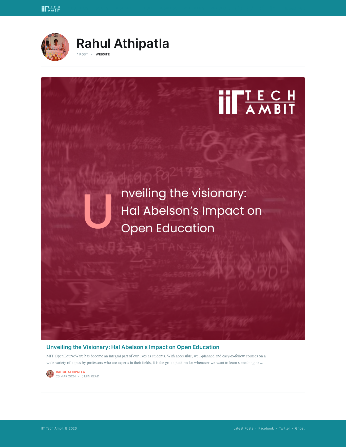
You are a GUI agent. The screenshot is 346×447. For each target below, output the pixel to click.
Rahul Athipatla (70, 372)
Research (125, 8)
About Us (78, 8)
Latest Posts (243, 428)
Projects (220, 8)
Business (168, 8)
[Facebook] (238, 8)
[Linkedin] (272, 8)
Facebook (266, 428)
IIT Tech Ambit (52, 428)
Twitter (284, 428)
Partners (194, 8)
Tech (147, 8)
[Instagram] (261, 8)
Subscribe (293, 8)
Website (102, 54)
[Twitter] (250, 8)
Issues (101, 8)
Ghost (300, 428)
